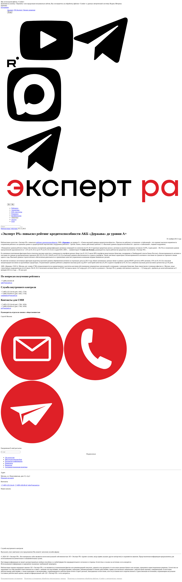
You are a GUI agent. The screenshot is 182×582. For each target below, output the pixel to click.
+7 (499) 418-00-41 (21, 485)
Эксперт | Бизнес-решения (25, 10)
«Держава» (66, 242)
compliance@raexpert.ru (9, 295)
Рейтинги (14, 208)
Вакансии (8, 465)
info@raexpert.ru (33, 485)
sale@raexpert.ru (6, 283)
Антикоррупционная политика (16, 467)
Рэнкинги (14, 214)
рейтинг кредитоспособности (46, 242)
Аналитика (15, 210)
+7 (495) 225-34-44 (7, 485)
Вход (9, 12)
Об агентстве (10, 457)
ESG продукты (16, 212)
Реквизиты (9, 463)
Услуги (13, 219)
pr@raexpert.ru (6, 308)
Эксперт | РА (11, 10)
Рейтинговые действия (9, 228)
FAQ (13, 221)
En (9, 204)
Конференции (16, 216)
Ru (12, 204)
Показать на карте (7, 478)
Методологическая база (13, 459)
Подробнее (5, 7)
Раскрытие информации (13, 461)
